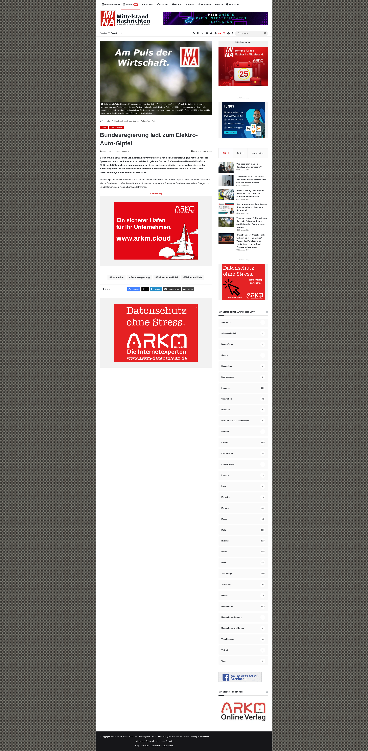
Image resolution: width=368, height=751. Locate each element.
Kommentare (258, 153)
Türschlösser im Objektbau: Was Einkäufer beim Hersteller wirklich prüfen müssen (251, 179)
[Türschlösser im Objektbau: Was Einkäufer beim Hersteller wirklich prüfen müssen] (226, 180)
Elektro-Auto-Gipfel (167, 277)
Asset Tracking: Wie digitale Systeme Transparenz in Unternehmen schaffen (250, 193)
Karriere (164, 4)
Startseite (106, 121)
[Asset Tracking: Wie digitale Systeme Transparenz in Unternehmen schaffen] (226, 194)
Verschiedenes (116, 127)
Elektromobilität (193, 277)
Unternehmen (111, 4)
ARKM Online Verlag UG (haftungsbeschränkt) (170, 736)
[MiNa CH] (220, 33)
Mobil (178, 4)
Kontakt (232, 4)
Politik (114, 121)
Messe (190, 4)
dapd (104, 151)
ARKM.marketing (156, 194)
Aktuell (226, 153)
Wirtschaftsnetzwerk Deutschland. (159, 746)
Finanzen (148, 4)
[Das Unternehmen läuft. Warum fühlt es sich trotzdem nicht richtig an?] (226, 208)
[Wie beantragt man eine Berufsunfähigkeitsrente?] (226, 167)
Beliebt (240, 153)
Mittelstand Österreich (145, 741)
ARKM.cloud (203, 736)
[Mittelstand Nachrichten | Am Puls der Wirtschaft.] (125, 19)
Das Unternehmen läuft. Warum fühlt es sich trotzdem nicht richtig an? (251, 207)
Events (131, 4)
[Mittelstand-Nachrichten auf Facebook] (240, 681)
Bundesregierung (140, 277)
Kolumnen (205, 4)
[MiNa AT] (224, 33)
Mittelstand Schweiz (164, 741)
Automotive (117, 277)
